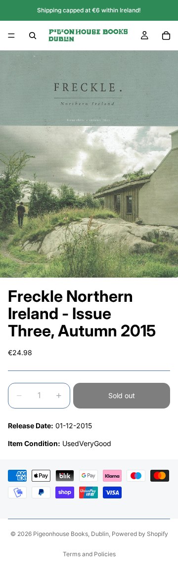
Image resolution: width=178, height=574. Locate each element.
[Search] (33, 35)
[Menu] (11, 35)
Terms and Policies (89, 554)
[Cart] (166, 35)
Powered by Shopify (140, 533)
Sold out (121, 395)
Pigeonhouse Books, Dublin (71, 533)
